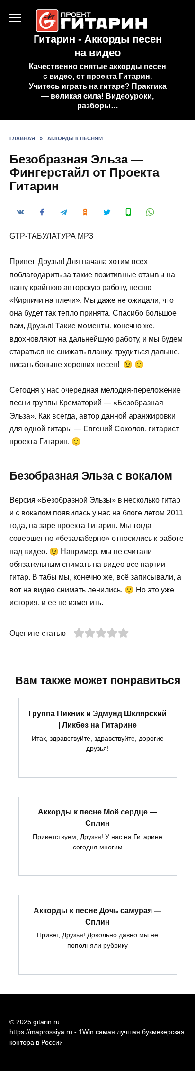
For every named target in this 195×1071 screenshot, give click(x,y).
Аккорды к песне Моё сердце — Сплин (97, 817)
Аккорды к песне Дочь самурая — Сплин (97, 915)
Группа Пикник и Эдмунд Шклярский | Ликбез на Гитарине (97, 718)
